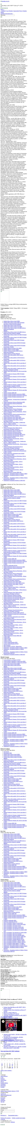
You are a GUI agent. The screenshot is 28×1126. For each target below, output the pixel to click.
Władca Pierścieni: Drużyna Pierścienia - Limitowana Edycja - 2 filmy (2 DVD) (13, 409)
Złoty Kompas (7, 645)
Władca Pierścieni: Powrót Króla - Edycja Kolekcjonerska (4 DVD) (13, 436)
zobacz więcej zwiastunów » (7, 1040)
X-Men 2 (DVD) (8, 641)
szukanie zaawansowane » (7, 13)
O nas (7, 11)
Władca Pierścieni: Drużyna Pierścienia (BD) (14, 402)
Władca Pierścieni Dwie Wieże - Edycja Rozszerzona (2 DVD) (13, 462)
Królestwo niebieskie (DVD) (10, 921)
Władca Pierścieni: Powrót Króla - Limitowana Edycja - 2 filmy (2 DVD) (15, 442)
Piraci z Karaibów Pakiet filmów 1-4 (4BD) (14, 943)
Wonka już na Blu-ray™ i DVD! (11, 1014)
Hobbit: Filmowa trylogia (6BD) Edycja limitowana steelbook (13, 351)
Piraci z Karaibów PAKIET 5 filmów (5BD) (14, 940)
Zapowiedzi (16, 11)
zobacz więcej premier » (6, 1070)
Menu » (2, 9)
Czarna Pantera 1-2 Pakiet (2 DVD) (12, 660)
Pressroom (3, 1085)
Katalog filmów (4, 1083)
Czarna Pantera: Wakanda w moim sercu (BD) (14, 661)
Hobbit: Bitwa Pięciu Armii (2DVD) (12, 325)
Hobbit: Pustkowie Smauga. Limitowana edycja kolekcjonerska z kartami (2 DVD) (15, 385)
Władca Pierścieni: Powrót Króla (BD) (13, 433)
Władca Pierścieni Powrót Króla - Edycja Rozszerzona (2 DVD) (13, 467)
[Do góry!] (5, 1)
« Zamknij (3, 11)
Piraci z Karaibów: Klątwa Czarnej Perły (13, 923)
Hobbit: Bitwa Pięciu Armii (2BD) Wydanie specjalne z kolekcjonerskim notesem (14, 323)
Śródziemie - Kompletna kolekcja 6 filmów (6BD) (15, 473)
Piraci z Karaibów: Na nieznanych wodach (14, 928)
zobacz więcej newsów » (6, 1016)
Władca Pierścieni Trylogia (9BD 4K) (12, 472)
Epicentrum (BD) (8, 753)
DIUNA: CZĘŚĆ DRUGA (10, 1012)
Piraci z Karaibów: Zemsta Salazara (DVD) (14, 939)
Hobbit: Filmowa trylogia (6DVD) (12, 353)
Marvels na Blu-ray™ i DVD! (11, 1018)
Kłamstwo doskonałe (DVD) (10, 565)
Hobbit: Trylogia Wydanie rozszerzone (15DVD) (15, 395)
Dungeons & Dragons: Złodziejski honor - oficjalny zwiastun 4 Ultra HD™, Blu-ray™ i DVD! (14, 1041)
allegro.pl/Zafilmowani (6, 1095)
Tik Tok (2, 1101)
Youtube (3, 1099)
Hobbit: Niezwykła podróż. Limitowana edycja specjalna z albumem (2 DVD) (15, 369)
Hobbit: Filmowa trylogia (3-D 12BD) (13, 348)
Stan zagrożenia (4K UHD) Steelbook (10, 1051)
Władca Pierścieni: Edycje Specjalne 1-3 (13, 430)
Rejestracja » (4, 1115)
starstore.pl (3, 1093)
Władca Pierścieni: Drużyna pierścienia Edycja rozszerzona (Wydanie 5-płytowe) (15, 415)
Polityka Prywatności (6, 1118)
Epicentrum (6, 751)
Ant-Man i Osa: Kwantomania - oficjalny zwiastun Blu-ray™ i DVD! (13, 1037)
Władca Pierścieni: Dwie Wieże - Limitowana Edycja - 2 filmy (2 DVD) (14, 423)
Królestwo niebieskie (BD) (10, 920)
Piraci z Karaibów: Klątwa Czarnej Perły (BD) (15, 924)
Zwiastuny (3, 1084)
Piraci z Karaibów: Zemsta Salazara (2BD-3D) (15, 936)
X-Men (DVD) (7, 638)
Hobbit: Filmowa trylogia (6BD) (11, 349)
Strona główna (4, 1076)
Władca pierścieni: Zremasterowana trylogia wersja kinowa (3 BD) (14, 454)
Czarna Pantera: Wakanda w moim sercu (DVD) (15, 662)
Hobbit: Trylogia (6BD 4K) (10, 392)
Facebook (3, 1097)
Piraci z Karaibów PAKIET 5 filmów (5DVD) (15, 942)
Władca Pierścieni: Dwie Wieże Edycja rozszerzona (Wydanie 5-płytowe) (13, 428)
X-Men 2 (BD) (7, 639)
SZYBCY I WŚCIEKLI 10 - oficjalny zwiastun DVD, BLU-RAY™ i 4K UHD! (15, 1047)
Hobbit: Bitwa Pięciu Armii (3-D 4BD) (13, 326)
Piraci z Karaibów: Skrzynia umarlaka (13, 934)
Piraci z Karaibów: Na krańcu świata (12, 925)
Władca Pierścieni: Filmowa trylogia (12, 432)
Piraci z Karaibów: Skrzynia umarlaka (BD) (14, 935)
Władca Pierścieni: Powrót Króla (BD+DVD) (14, 434)
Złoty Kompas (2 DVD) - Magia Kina (13, 646)
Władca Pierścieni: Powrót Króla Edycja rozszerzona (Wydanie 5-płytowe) (13, 447)
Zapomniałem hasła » (13, 1115)
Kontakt (2, 1087)
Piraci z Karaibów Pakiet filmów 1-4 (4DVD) (14, 944)
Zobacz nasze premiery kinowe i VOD (10, 1091)
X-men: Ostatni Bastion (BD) (10, 642)
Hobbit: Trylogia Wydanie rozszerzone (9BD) (14, 394)
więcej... (6, 330)
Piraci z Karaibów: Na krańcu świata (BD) (14, 927)
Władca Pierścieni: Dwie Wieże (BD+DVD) (14, 418)
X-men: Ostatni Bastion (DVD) (11, 643)
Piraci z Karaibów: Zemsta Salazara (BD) (13, 938)
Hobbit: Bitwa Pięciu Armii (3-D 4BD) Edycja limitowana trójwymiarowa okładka (15, 332)
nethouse (13, 1122)
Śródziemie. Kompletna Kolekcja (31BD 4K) (14, 480)
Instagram (3, 1100)
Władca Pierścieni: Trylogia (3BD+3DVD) (14, 449)
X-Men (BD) (7, 637)
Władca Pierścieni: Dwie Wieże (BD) (12, 417)
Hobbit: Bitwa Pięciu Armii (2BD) (12, 321)
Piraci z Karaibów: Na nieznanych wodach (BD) (15, 932)
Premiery (11, 11)
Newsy (21, 11)
